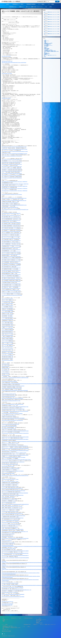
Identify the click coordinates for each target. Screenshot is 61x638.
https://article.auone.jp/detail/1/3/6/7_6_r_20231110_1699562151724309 (14, 452)
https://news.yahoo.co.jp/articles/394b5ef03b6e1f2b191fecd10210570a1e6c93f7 (15, 411)
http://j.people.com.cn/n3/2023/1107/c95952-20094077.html (12, 166)
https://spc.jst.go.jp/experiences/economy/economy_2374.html (12, 508)
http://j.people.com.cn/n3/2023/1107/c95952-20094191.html (12, 164)
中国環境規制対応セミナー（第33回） (18, 4)
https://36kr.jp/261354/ (5, 366)
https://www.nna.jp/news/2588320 (7, 344)
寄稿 (3, 628)
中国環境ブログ (21, 6)
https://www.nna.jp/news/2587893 (7, 348)
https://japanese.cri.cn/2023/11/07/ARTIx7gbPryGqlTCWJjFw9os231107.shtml (14, 149)
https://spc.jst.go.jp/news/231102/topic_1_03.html (10, 483)
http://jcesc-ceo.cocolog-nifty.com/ (7, 601)
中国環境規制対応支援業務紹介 (31, 4)
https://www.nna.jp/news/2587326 (7, 353)
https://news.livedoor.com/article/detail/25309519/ (10, 202)
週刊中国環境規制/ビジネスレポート (48, 45)
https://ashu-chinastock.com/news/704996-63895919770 (11, 240)
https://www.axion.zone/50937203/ (7, 536)
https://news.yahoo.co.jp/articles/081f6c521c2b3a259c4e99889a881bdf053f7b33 (15, 553)
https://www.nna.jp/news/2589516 (7, 298)
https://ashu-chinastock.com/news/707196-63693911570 (11, 263)
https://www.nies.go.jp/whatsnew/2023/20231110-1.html (11, 400)
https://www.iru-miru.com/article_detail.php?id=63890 (10, 520)
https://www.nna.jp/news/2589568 (7, 326)
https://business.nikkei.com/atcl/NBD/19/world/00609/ (10, 468)
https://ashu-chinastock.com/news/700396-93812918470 (11, 238)
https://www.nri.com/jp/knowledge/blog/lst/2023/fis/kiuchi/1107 (12, 488)
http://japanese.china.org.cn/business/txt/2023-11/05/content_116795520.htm (14, 188)
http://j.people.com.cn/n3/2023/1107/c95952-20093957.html (12, 168)
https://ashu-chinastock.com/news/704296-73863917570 (11, 267)
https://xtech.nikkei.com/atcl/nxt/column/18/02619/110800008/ (12, 413)
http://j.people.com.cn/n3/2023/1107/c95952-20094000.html (12, 175)
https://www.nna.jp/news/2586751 (7, 321)
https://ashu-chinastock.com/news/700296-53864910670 (11, 224)
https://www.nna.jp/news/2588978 (7, 303)
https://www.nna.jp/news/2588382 (7, 310)
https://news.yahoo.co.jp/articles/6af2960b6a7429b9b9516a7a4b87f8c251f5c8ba (15, 377)
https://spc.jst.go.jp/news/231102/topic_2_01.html (10, 486)
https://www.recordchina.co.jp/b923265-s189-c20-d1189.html (12, 194)
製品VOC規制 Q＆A (5, 629)
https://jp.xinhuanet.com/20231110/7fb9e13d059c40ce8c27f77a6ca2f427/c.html (15, 209)
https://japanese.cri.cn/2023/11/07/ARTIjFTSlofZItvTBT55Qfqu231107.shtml (14, 146)
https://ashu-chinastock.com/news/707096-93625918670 (11, 217)
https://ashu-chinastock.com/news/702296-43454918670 (11, 283)
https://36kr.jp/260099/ (5, 373)
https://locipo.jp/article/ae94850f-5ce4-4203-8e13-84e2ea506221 (12, 398)
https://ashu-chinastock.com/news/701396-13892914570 (11, 258)
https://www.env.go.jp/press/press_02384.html (9, 381)
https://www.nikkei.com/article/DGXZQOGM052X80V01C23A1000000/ (13, 418)
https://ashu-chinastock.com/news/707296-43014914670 (11, 281)
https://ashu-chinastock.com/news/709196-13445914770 (11, 213)
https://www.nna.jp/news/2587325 (7, 355)
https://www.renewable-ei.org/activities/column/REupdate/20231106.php (13, 490)
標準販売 (45, 47)
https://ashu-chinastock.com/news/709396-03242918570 (11, 256)
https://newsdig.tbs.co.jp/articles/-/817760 (9, 393)
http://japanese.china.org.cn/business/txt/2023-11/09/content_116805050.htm (14, 181)
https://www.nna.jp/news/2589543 (7, 323)
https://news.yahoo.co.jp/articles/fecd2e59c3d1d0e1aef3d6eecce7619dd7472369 (15, 538)
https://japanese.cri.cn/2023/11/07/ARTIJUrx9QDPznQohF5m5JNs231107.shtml (15, 151)
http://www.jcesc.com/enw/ (6, 56)
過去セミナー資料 (38, 620)
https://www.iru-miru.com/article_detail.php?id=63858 (10, 424)
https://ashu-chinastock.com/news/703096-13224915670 (11, 233)
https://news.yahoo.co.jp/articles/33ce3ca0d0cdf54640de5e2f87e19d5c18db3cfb (15, 439)
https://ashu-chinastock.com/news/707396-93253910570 (11, 274)
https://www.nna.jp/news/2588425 (7, 314)
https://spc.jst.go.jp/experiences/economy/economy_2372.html (12, 506)
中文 (46, 6)
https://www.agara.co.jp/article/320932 (8, 533)
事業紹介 (45, 41)
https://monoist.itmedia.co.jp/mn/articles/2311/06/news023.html (12, 420)
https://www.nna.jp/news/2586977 (7, 346)
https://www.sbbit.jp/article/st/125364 (8, 466)
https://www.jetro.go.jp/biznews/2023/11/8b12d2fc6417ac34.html (12, 404)
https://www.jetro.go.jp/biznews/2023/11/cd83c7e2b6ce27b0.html (12, 529)
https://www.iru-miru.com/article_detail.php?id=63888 (10, 522)
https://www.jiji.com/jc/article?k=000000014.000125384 (11, 524)
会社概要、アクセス (5, 619)
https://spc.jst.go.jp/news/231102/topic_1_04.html (10, 443)
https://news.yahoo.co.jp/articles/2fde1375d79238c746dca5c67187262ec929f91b (15, 433)
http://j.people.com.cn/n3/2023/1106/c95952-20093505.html (12, 173)
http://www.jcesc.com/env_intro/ (7, 61)
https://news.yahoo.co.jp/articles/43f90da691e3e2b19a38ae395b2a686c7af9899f (15, 455)
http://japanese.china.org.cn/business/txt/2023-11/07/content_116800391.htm (14, 186)
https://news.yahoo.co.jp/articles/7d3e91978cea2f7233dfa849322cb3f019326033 (15, 450)
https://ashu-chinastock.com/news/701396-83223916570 (11, 270)
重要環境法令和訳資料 (46, 48)
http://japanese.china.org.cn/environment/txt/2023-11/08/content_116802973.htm (15, 183)
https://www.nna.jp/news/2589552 (7, 330)
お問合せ (50, 6)
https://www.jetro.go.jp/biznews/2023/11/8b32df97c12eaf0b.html (12, 587)
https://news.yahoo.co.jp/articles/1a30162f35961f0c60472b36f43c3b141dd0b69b (15, 550)
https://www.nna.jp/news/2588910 (7, 360)
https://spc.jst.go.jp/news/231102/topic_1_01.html (10, 479)
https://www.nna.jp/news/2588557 (7, 312)
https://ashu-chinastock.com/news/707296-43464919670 (11, 222)
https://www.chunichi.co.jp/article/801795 (8, 396)
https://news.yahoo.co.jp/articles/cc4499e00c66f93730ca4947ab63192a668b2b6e (15, 448)
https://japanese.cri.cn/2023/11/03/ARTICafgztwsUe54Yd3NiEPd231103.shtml (14, 153)
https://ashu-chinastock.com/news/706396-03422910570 (11, 249)
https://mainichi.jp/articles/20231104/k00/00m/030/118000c (12, 388)
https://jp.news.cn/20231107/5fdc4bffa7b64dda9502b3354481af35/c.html (14, 200)
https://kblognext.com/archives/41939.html (9, 415)
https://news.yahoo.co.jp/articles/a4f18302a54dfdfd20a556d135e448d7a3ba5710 (15, 555)
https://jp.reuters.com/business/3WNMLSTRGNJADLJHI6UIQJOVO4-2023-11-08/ (15, 531)
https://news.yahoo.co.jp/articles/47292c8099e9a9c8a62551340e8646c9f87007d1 (15, 504)
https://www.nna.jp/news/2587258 (7, 319)
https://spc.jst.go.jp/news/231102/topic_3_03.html (10, 511)
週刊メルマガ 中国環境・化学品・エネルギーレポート (34, 6)
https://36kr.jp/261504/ (5, 375)
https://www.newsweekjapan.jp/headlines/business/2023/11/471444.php (13, 457)
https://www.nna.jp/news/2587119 (7, 351)
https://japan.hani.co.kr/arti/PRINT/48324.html (9, 426)
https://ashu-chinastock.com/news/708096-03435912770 (11, 290)
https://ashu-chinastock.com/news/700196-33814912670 (11, 279)
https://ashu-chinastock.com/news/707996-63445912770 (11, 245)
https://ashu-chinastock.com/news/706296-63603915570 (11, 265)
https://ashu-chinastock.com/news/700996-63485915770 (11, 242)
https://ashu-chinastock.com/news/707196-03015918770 (11, 215)
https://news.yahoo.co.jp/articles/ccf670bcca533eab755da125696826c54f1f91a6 (15, 475)
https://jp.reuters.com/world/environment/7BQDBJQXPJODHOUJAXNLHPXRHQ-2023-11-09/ (16, 589)
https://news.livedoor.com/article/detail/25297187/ (10, 207)
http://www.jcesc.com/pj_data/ (7, 73)
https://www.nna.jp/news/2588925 (7, 305)
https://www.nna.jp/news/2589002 (7, 335)
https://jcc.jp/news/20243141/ (7, 540)
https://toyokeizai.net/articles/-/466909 (8, 497)
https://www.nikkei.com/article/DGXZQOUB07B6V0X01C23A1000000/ (13, 596)
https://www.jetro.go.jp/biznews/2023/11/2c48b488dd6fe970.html (12, 495)
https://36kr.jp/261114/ (5, 370)
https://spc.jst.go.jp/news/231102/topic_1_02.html (10, 481)
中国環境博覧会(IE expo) (12, 6)
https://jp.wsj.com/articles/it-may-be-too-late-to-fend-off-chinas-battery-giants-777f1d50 (16, 459)
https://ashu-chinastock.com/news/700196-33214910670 (11, 229)
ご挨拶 (45, 42)
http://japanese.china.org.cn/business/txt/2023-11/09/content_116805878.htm (14, 190)
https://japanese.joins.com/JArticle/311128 (9, 428)
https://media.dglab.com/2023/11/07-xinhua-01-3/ (10, 592)
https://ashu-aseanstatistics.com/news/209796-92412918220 (12, 295)
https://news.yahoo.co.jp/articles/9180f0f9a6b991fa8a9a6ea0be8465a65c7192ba (15, 406)
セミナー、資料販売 (41, 4)
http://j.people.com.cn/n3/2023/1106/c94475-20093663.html (12, 177)
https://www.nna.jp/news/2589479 (7, 301)
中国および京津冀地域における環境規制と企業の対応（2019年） (51, 51)
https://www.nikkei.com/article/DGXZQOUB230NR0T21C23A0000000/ (13, 594)
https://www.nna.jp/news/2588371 (7, 337)
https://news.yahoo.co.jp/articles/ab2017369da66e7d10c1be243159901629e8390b (15, 557)
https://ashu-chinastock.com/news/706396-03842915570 (11, 254)
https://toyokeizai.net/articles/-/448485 (8, 473)
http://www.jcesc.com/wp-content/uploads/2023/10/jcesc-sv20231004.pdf (14, 62)
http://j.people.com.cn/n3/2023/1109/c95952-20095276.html (12, 159)
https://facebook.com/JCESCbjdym (7, 603)
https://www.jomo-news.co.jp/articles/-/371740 (9, 499)
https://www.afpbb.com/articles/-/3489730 (9, 548)
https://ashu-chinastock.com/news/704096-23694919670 (11, 231)
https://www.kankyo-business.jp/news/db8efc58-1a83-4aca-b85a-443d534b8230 (15, 390)
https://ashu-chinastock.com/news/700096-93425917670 (11, 288)
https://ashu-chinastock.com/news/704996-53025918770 (11, 247)
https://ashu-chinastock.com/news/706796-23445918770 (11, 292)
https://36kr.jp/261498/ (5, 368)
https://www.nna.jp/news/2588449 (7, 339)
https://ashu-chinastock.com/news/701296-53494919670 (11, 220)
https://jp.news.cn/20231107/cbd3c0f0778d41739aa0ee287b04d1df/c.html (14, 198)
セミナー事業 (38, 621)
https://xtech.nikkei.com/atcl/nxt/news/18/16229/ (10, 464)
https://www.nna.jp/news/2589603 (7, 328)
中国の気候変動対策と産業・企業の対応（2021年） (50, 50)
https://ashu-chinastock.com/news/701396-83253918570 (11, 272)
